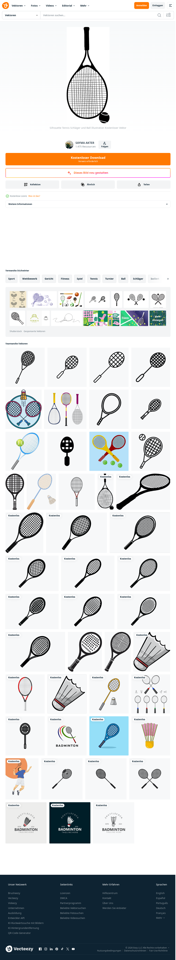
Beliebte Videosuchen (72, 918)
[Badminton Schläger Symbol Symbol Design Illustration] (67, 451)
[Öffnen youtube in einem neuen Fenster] (73, 948)
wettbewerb (29, 278)
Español (158, 898)
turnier (109, 278)
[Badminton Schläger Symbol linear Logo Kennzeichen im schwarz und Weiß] (109, 367)
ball (123, 278)
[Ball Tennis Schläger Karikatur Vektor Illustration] (77, 492)
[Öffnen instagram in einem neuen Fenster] (45, 948)
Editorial (67, 5)
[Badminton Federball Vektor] (152, 652)
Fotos (34, 5)
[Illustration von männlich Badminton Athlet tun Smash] (22, 778)
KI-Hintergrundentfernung (23, 928)
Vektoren (17, 5)
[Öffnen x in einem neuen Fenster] (67, 948)
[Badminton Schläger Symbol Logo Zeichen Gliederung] (67, 367)
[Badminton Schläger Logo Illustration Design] (67, 735)
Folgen (103, 146)
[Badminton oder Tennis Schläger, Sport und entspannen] (65, 409)
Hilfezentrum (109, 893)
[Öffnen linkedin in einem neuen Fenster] (51, 948)
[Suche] (157, 15)
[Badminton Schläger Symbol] (25, 367)
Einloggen (155, 5)
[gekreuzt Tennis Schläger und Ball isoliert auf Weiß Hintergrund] (85, 652)
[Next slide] (162, 279)
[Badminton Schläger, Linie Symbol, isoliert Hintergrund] (25, 735)
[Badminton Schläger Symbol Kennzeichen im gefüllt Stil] (150, 367)
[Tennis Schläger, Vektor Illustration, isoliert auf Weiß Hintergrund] (25, 694)
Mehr (83, 5)
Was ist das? (34, 196)
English (158, 893)
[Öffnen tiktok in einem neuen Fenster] (62, 948)
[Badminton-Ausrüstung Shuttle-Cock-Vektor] (67, 694)
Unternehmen (16, 908)
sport (11, 278)
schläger (138, 278)
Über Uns (107, 903)
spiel (79, 278)
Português (160, 903)
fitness (65, 278)
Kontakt (106, 898)
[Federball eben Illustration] (150, 735)
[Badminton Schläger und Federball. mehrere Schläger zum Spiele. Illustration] (150, 694)
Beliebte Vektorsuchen (73, 908)
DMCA (63, 898)
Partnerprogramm (70, 903)
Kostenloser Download (86, 159)
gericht (49, 278)
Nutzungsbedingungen (107, 950)
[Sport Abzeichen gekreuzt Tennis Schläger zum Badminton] (24, 409)
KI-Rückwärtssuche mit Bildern (25, 923)
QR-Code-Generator (19, 933)
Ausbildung (14, 913)
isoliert (155, 278)
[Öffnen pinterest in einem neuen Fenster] (56, 948)
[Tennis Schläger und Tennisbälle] (15, 492)
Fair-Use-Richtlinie (156, 950)
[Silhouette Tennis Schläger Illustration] (143, 492)
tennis (94, 278)
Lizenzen (65, 893)
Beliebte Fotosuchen (71, 913)
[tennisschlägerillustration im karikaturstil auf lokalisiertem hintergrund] (109, 735)
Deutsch (158, 908)
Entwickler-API (16, 918)
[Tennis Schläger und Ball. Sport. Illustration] (25, 451)
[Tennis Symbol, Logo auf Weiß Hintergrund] (118, 652)
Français (158, 913)
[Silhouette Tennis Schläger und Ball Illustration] (105, 492)
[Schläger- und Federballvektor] (109, 694)
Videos (50, 5)
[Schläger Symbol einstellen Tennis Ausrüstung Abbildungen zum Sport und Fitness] (150, 409)
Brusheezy (14, 893)
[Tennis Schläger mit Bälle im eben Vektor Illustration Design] (109, 451)
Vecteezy (13, 898)
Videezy (12, 903)
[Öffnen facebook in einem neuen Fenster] (40, 948)
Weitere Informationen (20, 204)
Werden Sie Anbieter (114, 908)
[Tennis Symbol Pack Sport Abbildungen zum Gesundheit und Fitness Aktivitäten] (150, 451)
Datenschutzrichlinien (133, 950)
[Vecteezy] (5, 5)
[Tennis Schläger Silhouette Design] (24, 532)
